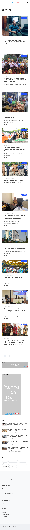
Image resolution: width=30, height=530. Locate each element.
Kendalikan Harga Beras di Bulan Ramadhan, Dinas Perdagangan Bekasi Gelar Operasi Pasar (14, 217)
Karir (3, 495)
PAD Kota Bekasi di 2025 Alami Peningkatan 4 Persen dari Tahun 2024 (14, 41)
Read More (6, 50)
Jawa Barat (6, 466)
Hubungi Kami (5, 504)
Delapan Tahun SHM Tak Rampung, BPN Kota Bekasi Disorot (17, 430)
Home (4, 14)
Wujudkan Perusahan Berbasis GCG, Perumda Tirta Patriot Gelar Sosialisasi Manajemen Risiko (14, 310)
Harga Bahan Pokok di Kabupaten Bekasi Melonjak (14, 117)
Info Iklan (4, 512)
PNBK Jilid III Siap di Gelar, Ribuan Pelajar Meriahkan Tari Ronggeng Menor (17, 424)
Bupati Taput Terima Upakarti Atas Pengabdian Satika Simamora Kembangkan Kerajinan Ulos (15, 342)
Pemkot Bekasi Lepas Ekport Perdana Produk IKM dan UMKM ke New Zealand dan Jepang (14, 149)
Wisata (5, 460)
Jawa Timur (23, 463)
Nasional (14, 466)
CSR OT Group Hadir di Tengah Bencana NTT (17, 442)
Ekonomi (9, 14)
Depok (20, 460)
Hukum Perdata (13, 463)
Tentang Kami (5, 489)
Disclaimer (4, 516)
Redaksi (4, 491)
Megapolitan (12, 460)
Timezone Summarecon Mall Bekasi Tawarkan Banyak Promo (14, 278)
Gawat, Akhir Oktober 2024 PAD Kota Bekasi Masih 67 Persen (14, 181)
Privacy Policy (5, 514)
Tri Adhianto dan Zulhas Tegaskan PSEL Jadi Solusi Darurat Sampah (17, 436)
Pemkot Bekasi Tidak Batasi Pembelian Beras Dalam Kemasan (15, 248)
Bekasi (5, 463)
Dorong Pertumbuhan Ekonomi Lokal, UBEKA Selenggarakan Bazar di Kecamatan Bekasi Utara (15, 79)
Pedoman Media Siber (7, 493)
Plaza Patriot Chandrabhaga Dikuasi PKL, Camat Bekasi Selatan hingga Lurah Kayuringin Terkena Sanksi (17, 448)
